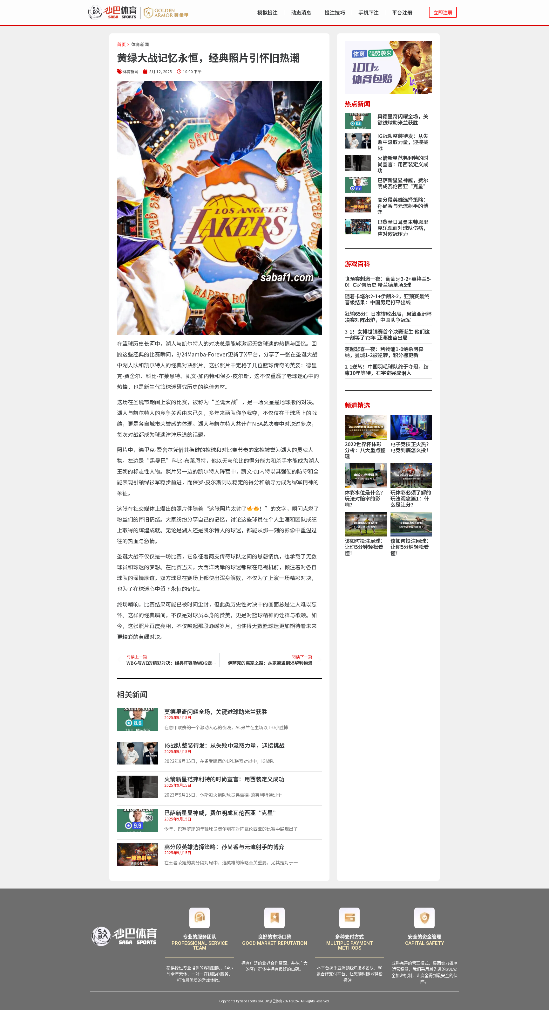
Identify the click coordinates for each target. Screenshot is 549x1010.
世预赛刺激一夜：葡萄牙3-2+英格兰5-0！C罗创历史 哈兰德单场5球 (388, 281)
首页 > (123, 44)
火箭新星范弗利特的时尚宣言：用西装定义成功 (224, 779)
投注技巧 (335, 12)
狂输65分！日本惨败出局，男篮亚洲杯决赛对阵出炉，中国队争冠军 (388, 316)
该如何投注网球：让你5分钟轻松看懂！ (410, 547)
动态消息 (301, 12)
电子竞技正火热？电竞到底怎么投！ (410, 447)
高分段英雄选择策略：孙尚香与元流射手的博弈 (224, 846)
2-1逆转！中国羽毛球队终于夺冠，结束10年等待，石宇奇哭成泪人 (387, 369)
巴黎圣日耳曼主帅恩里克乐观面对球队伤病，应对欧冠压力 (402, 228)
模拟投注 (267, 12)
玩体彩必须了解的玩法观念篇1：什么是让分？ (410, 498)
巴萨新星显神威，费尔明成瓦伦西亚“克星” (221, 812)
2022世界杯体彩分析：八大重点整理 (365, 450)
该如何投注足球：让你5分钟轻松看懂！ (365, 547)
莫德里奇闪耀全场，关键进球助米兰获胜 (215, 711)
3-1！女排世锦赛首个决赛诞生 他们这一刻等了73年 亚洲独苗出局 (387, 334)
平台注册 (402, 12)
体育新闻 (140, 44)
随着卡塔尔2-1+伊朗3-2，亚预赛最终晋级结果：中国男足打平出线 (387, 299)
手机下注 (368, 12)
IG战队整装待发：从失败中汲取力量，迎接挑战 (224, 745)
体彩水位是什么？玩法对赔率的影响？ (365, 498)
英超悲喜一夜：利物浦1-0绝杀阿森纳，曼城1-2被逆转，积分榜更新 (384, 352)
